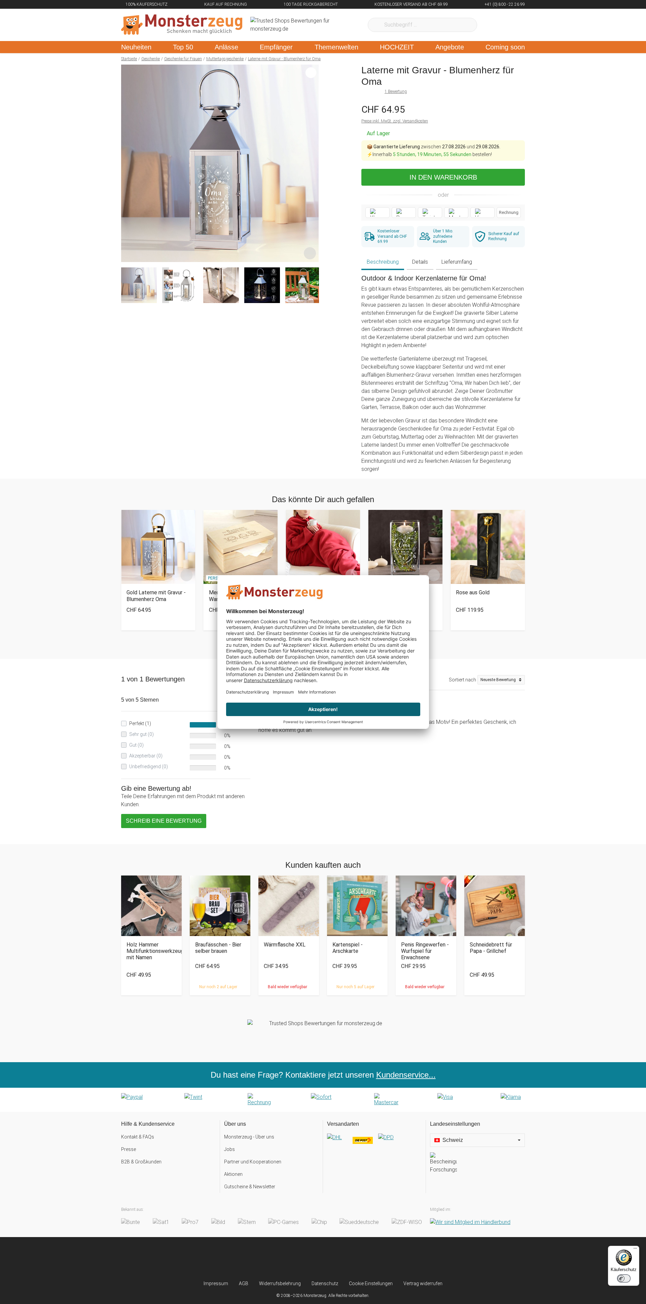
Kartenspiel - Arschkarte (347, 947)
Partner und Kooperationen (252, 1161)
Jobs (229, 1149)
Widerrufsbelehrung (280, 1283)
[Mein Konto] (511, 25)
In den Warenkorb (443, 177)
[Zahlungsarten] (323, 1100)
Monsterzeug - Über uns (249, 1137)
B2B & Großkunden (141, 1161)
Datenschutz (325, 1283)
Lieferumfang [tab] (456, 262)
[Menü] (635, 1250)
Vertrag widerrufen (422, 1283)
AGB (243, 1283)
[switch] (624, 1278)
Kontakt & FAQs (137, 1137)
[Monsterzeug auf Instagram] (283, 1259)
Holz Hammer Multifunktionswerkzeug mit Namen (151, 951)
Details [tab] (420, 262)
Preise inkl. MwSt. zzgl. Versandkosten (394, 121)
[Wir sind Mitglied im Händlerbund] (470, 1222)
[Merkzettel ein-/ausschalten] (310, 253)
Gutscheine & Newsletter (249, 1186)
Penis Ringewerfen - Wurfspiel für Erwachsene (425, 951)
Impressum (216, 1283)
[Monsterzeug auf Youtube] (363, 1259)
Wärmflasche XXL (285, 944)
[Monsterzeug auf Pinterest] (336, 1259)
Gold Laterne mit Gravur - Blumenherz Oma (156, 595)
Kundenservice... (406, 1074)
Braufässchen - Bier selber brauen (218, 947)
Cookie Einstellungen (371, 1283)
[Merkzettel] (491, 25)
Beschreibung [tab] (383, 262)
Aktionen (233, 1174)
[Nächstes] (312, 163)
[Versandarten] (374, 1142)
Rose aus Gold (473, 592)
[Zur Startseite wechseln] (181, 25)
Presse (128, 1149)
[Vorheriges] (128, 163)
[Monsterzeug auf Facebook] (309, 1259)
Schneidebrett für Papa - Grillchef (491, 947)
